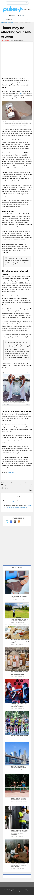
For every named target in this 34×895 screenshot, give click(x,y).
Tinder (20, 94)
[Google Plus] (14, 521)
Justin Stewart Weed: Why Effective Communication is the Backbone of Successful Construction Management (19, 832)
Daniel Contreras (5, 40)
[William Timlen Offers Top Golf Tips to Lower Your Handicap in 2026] (17, 610)
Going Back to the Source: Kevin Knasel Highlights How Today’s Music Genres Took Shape (19, 705)
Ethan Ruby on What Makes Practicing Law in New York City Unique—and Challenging (18, 768)
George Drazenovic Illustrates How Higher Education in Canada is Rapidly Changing (19, 865)
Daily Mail (11, 472)
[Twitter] (6, 521)
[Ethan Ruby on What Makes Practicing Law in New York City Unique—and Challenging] (17, 753)
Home (2, 22)
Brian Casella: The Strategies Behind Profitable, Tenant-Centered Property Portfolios (20, 641)
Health (12, 22)
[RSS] (18, 521)
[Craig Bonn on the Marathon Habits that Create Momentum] (17, 723)
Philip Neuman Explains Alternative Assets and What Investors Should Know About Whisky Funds (19, 673)
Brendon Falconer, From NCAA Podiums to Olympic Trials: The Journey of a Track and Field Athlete (19, 800)
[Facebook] (10, 521)
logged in (14, 501)
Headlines (7, 22)
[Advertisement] (17, 59)
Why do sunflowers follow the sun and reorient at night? (26, 485)
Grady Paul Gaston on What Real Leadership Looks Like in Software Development (19, 596)
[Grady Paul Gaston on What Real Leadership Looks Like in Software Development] (17, 582)
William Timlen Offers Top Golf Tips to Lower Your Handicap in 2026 (19, 620)
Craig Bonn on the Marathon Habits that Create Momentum (19, 736)
